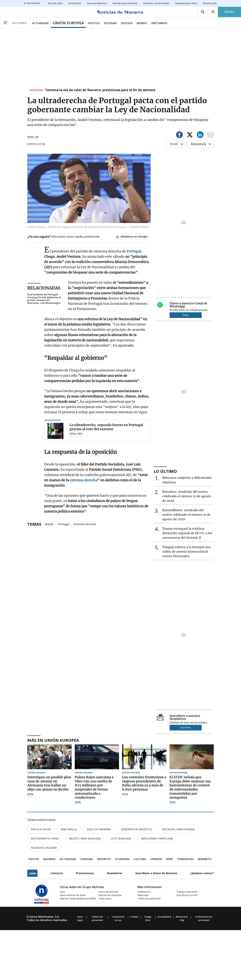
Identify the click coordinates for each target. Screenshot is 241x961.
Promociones (85, 873)
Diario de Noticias (108, 891)
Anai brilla (69, 829)
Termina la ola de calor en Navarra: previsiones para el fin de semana (100, 90)
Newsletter (114, 873)
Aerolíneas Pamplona (157, 838)
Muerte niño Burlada (85, 838)
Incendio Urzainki (44, 847)
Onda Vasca (105, 898)
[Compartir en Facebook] (179, 135)
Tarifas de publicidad (149, 898)
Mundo (49, 524)
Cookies (134, 916)
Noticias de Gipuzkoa (110, 895)
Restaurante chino (45, 838)
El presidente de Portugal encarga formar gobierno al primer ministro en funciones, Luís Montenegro (44, 298)
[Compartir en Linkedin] (200, 135)
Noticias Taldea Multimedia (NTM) (78, 898)
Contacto (56, 873)
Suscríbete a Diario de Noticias (156, 873)
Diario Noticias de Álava (72, 895)
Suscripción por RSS (186, 895)
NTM (30, 794)
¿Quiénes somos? (202, 873)
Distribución (144, 891)
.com (32, 873)
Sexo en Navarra (99, 829)
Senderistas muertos (136, 829)
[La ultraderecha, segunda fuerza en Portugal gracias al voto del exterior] (55, 431)
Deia (62, 891)
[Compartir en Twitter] (189, 135)
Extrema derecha (85, 524)
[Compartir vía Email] (210, 135)
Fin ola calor (41, 829)
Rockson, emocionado (178, 829)
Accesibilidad (164, 916)
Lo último (165, 471)
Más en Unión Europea (53, 740)
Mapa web (143, 895)
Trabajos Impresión (187, 891)
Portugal (63, 524)
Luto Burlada (121, 838)
